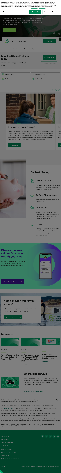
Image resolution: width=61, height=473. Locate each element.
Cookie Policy (42, 8)
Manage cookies (7, 12)
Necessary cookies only (50, 12)
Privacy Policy (34, 8)
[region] (30, 7)
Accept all (35, 12)
